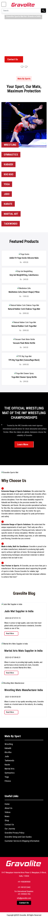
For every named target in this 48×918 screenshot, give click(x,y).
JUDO (6, 194)
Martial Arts (9, 768)
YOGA (7, 184)
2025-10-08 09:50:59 (13, 697)
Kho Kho (8, 752)
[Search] (43, 10)
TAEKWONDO (10, 223)
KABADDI (8, 164)
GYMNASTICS (11, 154)
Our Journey (10, 828)
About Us (8, 808)
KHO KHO (8, 174)
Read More (10, 633)
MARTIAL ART (11, 213)
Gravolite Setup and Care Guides (18, 837)
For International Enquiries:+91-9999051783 (24, 892)
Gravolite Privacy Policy (14, 832)
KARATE (8, 203)
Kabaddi (8, 748)
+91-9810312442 (24, 887)
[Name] (22, 66)
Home (7, 804)
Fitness (8, 781)
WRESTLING (10, 144)
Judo (7, 756)
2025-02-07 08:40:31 (13, 657)
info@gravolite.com (24, 898)
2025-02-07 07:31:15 (13, 618)
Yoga (7, 777)
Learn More (23, 444)
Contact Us (12, 59)
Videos (7, 812)
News (7, 816)
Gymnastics (10, 773)
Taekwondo (9, 760)
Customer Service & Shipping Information (22, 841)
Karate (7, 764)
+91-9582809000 (24, 882)
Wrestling (9, 744)
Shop (7, 820)
